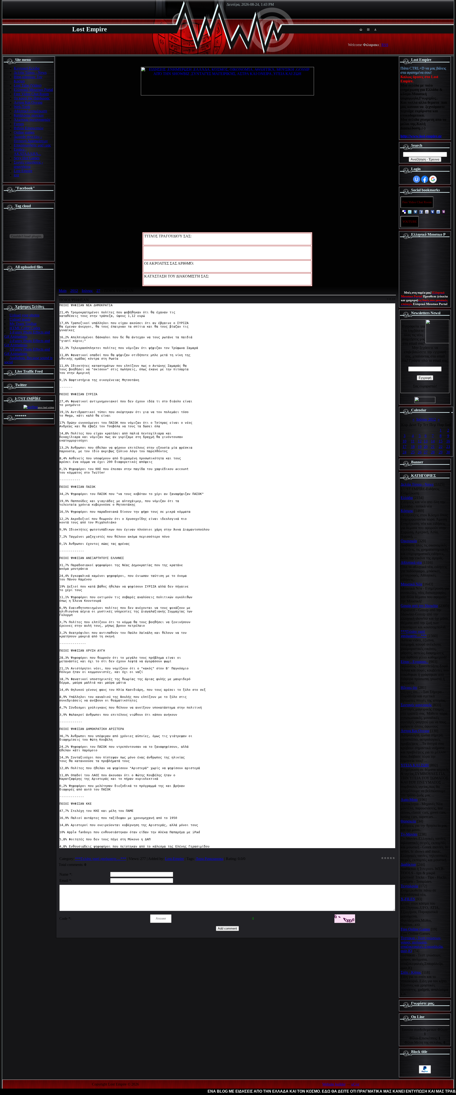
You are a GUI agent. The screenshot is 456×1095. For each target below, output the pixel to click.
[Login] (375, 29)
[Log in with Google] (433, 179)
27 (98, 291)
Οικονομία (409, 541)
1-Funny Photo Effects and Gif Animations (27, 334)
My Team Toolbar (23, 324)
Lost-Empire (174, 859)
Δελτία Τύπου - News (417, 484)
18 (413, 447)
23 (448, 447)
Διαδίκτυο (408, 864)
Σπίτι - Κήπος (411, 972)
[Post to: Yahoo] (444, 212)
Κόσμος (407, 511)
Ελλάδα (407, 498)
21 (433, 447)
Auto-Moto (409, 800)
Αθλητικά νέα (411, 562)
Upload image (20, 319)
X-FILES (408, 899)
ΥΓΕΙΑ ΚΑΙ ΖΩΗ (415, 765)
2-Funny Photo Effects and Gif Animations (27, 343)
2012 (74, 291)
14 (433, 441)
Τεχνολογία (409, 886)
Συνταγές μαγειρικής (416, 705)
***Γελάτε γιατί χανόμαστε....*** (100, 859)
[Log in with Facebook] (424, 179)
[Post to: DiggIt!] (415, 212)
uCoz (355, 1084)
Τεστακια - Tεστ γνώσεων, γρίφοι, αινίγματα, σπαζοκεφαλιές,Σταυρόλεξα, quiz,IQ (422, 944)
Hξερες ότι (409, 688)
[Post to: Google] (427, 212)
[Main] (361, 29)
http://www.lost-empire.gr (421, 136)
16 (448, 441)
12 (420, 441)
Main (62, 291)
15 (440, 441)
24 (404, 452)
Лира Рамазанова (209, 859)
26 (420, 452)
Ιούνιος (87, 291)
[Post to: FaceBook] (421, 212)
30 (448, 452)
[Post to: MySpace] (432, 212)
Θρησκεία (408, 821)
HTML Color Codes (25, 328)
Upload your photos (24, 315)
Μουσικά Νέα (411, 584)
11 (412, 441)
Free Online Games (415, 929)
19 (420, 447)
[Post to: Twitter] (410, 212)
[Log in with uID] (416, 179)
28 (433, 452)
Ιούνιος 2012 (426, 419)
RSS (384, 45)
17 (404, 447)
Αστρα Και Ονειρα (415, 731)
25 (413, 452)
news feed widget (46, 407)
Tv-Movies (409, 834)
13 (426, 441)
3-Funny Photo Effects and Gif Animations (27, 351)
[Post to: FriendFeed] (438, 212)
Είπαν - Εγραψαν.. (414, 662)
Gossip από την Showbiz (419, 606)
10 (404, 441)
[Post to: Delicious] (404, 212)
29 (440, 452)
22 (440, 447)
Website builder (334, 1084)
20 (426, 447)
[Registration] (368, 29)
